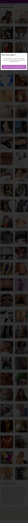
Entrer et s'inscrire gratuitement (14, 67)
